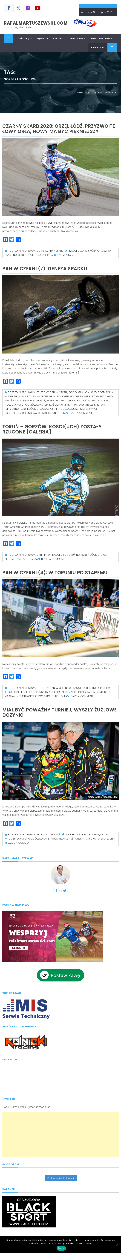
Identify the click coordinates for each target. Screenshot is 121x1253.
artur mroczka (51, 396)
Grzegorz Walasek (59, 400)
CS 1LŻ (40, 251)
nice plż (68, 838)
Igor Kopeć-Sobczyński (88, 400)
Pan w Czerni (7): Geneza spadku (44, 268)
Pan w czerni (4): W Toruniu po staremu (55, 572)
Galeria (41, 555)
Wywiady (42, 38)
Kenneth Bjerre (52, 838)
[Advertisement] (60, 1134)
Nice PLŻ (55, 834)
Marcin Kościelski (51, 405)
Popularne (98, 47)
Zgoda (61, 1248)
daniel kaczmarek (92, 396)
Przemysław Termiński (35, 413)
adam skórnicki (90, 251)
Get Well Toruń (34, 400)
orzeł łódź (46, 255)
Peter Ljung (107, 838)
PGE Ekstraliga (79, 392)
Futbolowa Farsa (101, 38)
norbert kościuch (25, 255)
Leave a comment (80, 413)
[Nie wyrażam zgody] (117, 1244)
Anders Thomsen (88, 834)
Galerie (57, 38)
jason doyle (95, 692)
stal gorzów (29, 559)
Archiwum (28, 251)
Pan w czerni (58, 392)
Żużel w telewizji (76, 38)
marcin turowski (75, 405)
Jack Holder (77, 692)
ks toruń (69, 555)
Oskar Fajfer (80, 409)
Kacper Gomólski (26, 405)
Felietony (23, 38)
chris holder (71, 396)
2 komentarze (66, 255)
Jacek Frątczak (58, 692)
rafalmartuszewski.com (36, 23)
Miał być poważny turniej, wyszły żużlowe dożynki (59, 712)
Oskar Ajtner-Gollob (55, 409)
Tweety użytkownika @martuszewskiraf (26, 1106)
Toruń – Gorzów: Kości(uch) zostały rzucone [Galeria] (52, 429)
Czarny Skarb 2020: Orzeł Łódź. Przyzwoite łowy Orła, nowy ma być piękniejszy (58, 129)
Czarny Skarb (54, 251)
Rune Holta (58, 413)
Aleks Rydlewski (29, 396)
